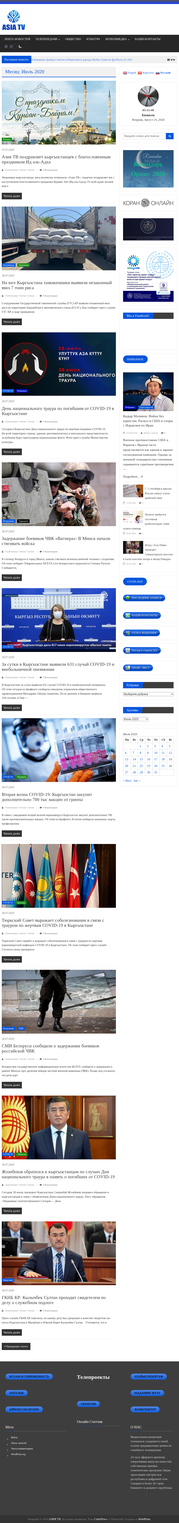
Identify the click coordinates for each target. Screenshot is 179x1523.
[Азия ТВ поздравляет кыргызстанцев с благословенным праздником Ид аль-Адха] (59, 112)
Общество (21, 1154)
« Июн (127, 780)
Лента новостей (146, 407)
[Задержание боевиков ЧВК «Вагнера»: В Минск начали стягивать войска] (59, 494)
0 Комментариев (50, 170)
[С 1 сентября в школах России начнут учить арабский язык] (133, 490)
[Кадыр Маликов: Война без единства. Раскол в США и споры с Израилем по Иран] (148, 391)
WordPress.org (18, 1454)
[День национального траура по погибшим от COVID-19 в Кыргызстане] (59, 364)
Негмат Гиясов (150, 433)
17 (155, 759)
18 (163, 759)
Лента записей (18, 1443)
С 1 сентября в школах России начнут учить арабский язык (158, 493)
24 (155, 766)
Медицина (21, 777)
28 (134, 772)
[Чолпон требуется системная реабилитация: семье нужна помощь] (133, 516)
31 (155, 772)
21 (134, 766)
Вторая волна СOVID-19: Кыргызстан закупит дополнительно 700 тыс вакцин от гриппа (47, 797)
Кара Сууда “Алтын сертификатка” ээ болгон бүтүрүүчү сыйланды (74, 59)
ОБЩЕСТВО (73, 39)
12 (170, 753)
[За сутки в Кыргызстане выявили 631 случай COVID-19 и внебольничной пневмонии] (59, 619)
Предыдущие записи (17, 1346)
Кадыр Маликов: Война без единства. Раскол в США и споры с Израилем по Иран (148, 420)
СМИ (21, 1028)
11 (163, 753)
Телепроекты (93, 1377)
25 (163, 766)
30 (148, 772)
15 (141, 759)
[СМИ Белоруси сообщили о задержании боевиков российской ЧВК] (59, 1001)
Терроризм (23, 521)
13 (126, 759)
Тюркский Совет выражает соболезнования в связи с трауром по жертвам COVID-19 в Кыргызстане (53, 923)
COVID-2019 (135, 581)
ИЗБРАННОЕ (135, 359)
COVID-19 (8, 391)
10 (155, 753)
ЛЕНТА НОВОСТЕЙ (17, 39)
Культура (21, 902)
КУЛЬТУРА (93, 39)
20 (126, 766)
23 (148, 766)
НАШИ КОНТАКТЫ (147, 39)
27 (126, 772)
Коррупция (8, 1280)
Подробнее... (132, 476)
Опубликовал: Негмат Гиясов (19, 170)
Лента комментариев (22, 1448)
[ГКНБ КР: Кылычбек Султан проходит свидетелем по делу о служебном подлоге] (59, 1253)
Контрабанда (8, 265)
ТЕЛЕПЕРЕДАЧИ (46, 39)
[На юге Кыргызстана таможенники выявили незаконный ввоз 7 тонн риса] (59, 238)
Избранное (22, 391)
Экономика (23, 265)
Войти (14, 1437)
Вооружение (8, 521)
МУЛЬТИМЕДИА (116, 39)
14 (134, 759)
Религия (6, 139)
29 (141, 772)
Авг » (136, 780)
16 (148, 759)
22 (141, 766)
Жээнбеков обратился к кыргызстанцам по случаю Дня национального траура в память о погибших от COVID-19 (58, 1174)
